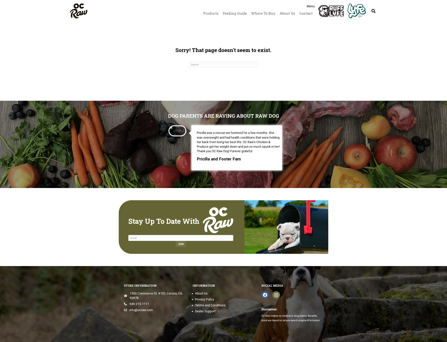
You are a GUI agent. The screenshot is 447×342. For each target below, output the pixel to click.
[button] (373, 11)
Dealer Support (205, 311)
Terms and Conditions (210, 305)
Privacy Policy (204, 299)
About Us (201, 293)
